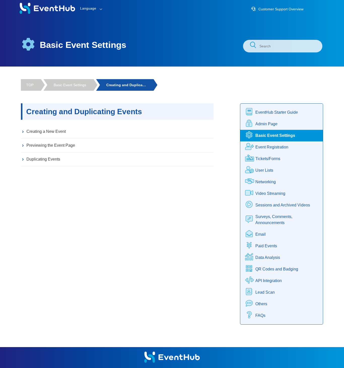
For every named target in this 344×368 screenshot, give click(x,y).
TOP (29, 85)
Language (88, 8)
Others (261, 304)
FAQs (260, 315)
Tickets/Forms (267, 159)
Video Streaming (270, 193)
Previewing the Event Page (50, 145)
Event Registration (271, 147)
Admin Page (266, 124)
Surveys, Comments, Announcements (273, 219)
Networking (265, 182)
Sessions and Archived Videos (282, 205)
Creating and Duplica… (126, 85)
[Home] (47, 13)
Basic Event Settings (70, 85)
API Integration (268, 281)
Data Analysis (267, 257)
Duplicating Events (43, 159)
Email (260, 234)
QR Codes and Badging (276, 269)
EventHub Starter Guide (276, 112)
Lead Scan (265, 292)
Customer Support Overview (280, 9)
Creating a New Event (46, 131)
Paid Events (266, 246)
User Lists (264, 170)
